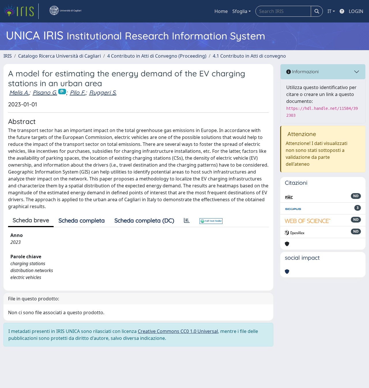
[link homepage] (21, 11)
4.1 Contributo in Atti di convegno (249, 56)
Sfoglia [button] (239, 11)
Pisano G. (45, 92)
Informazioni (305, 71)
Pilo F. (77, 92)
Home (221, 11)
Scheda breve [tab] (31, 220)
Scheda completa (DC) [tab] (144, 220)
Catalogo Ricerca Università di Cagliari (59, 56)
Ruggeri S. (102, 92)
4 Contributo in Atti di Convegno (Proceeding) (156, 56)
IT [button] (329, 11)
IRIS (7, 56)
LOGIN (356, 11)
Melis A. (19, 92)
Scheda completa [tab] (82, 220)
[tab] (187, 220)
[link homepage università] (65, 11)
